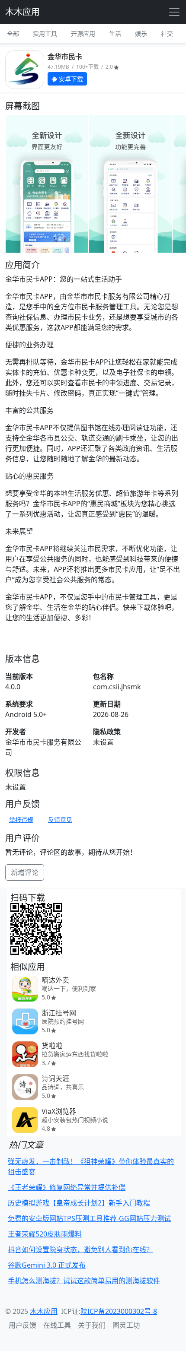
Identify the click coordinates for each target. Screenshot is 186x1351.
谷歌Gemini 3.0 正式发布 (47, 1265)
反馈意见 (60, 819)
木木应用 (22, 12)
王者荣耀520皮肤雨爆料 (45, 1234)
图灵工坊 (126, 1325)
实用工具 (45, 33)
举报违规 (21, 819)
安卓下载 (70, 79)
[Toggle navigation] (174, 12)
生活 (115, 33)
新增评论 (24, 872)
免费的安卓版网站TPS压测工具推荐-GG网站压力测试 (89, 1218)
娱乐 (141, 33)
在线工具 (57, 1325)
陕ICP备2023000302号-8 (118, 1311)
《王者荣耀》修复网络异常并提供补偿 (66, 1187)
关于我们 (92, 1325)
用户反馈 (22, 1325)
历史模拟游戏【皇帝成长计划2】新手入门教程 (79, 1203)
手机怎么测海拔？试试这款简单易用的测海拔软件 (84, 1280)
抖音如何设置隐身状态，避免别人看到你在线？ (80, 1249)
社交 (167, 33)
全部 (13, 33)
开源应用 (83, 33)
